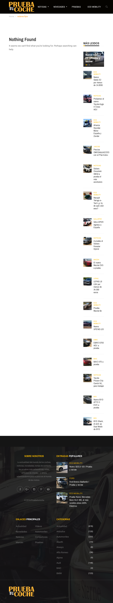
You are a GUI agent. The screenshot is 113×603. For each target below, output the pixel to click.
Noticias (42, 6)
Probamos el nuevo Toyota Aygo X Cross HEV (99, 104)
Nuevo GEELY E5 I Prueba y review (93, 58)
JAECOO (97, 146)
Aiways (60, 547)
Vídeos (38, 526)
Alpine (60, 557)
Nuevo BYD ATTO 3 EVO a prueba (98, 403)
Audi (59, 563)
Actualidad (21, 526)
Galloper (98, 219)
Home (11, 16)
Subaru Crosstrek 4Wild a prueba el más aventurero (98, 175)
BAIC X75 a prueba (98, 363)
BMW (59, 573)
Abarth (60, 542)
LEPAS (96, 278)
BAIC (95, 359)
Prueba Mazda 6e (98, 309)
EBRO (96, 340)
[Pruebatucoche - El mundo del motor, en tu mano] (21, 6)
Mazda (96, 259)
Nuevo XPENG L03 (99, 328)
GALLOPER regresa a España (98, 224)
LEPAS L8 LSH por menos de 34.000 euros (98, 287)
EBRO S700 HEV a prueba (99, 345)
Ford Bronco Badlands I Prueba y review (79, 483)
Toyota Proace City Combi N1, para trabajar (99, 382)
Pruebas (76, 6)
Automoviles (41, 531)
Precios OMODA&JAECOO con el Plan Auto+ (101, 152)
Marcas (19, 542)
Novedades (59, 6)
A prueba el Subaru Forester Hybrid (98, 245)
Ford (71, 478)
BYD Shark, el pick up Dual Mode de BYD (98, 425)
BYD (95, 396)
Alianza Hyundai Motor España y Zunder (97, 130)
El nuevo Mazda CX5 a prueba (98, 265)
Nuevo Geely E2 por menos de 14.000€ (98, 81)
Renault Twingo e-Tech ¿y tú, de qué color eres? (99, 203)
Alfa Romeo (62, 552)
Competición (41, 537)
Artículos (61, 531)
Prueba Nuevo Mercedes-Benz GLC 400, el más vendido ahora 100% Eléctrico (80, 501)
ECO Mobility (94, 6)
